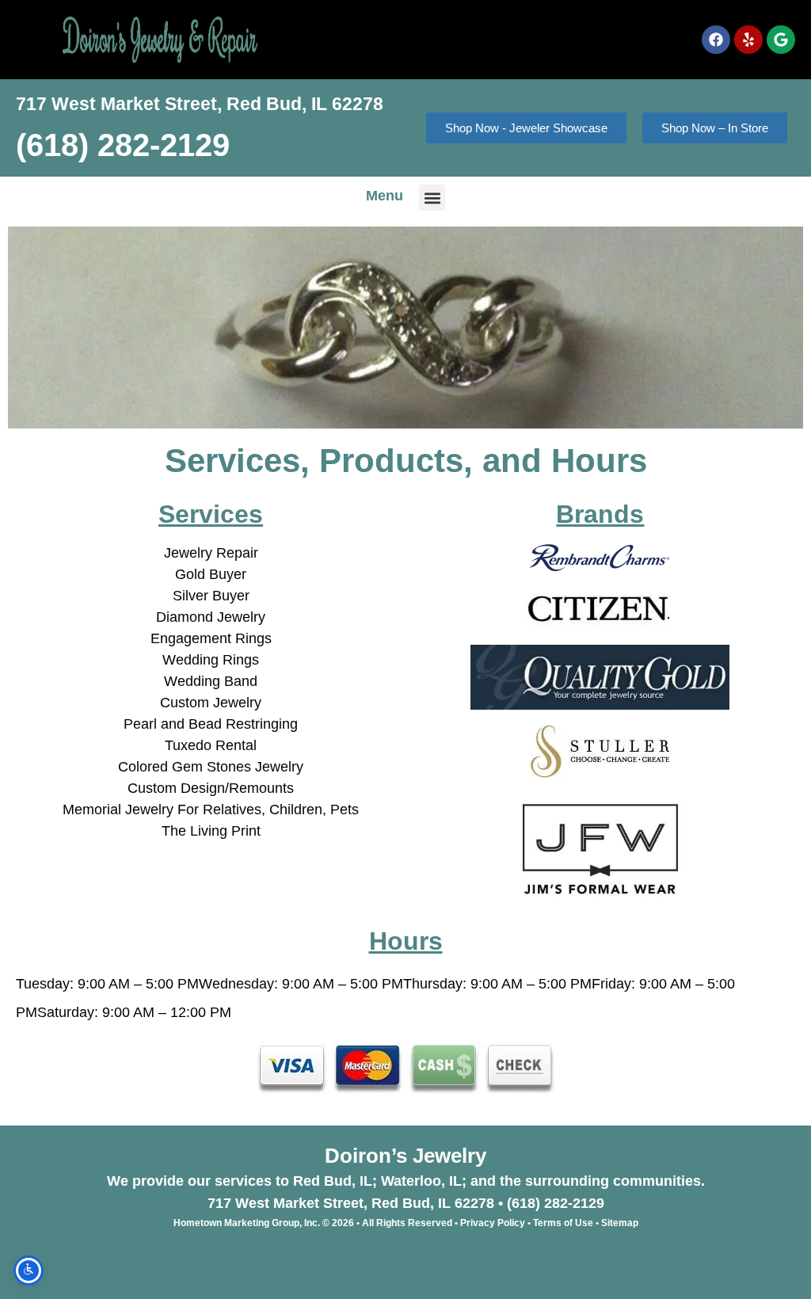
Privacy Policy (492, 1223)
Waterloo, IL (421, 1181)
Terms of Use (563, 1223)
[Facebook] (716, 39)
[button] (432, 198)
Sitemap (619, 1223)
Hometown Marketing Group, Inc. (246, 1223)
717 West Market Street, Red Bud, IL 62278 (199, 103)
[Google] (781, 39)
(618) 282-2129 (123, 145)
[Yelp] (748, 39)
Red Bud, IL (332, 1181)
